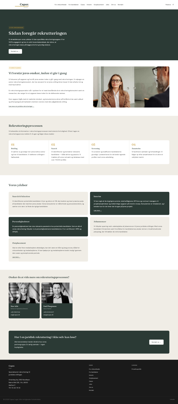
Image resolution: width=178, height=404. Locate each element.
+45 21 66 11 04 (15, 312)
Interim (89, 5)
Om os (113, 5)
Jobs (107, 5)
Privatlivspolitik (136, 369)
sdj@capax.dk (15, 315)
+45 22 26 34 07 (48, 312)
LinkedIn (172, 399)
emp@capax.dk (48, 315)
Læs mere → (98, 210)
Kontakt (120, 5)
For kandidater (74, 5)
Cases (83, 5)
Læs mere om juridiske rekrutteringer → (21, 106)
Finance (168, 5)
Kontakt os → (15, 51)
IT (173, 5)
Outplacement (99, 5)
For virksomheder (61, 5)
